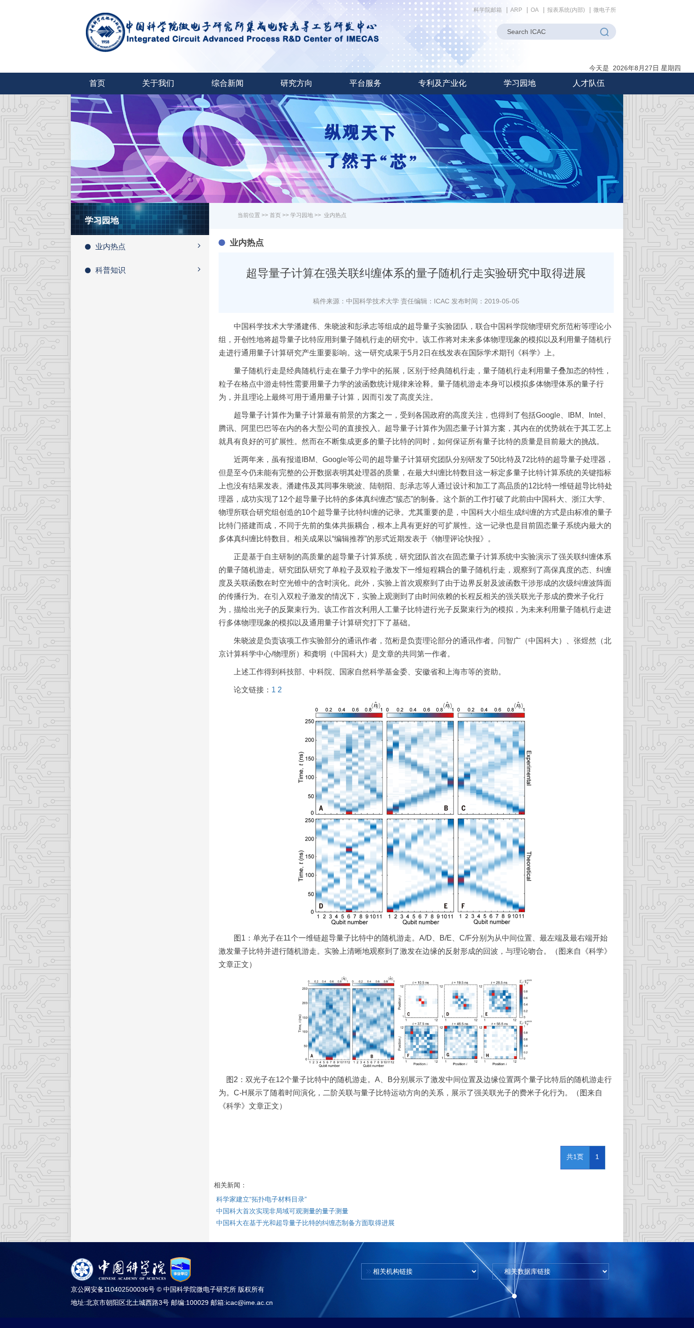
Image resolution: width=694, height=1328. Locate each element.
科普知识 (110, 270)
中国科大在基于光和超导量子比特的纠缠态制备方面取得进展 (305, 1223)
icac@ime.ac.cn (249, 1302)
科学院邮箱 (488, 10)
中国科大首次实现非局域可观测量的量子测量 (282, 1211)
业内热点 (110, 247)
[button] (158, 83)
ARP (516, 10)
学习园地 (301, 215)
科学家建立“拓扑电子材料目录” (261, 1199)
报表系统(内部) (566, 10)
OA (535, 10)
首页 (97, 83)
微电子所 (604, 10)
